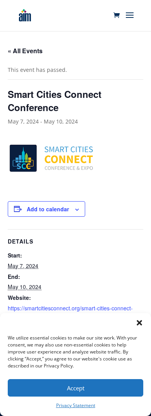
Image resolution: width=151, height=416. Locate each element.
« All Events (25, 50)
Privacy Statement (75, 405)
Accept (75, 388)
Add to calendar (48, 209)
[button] (139, 323)
